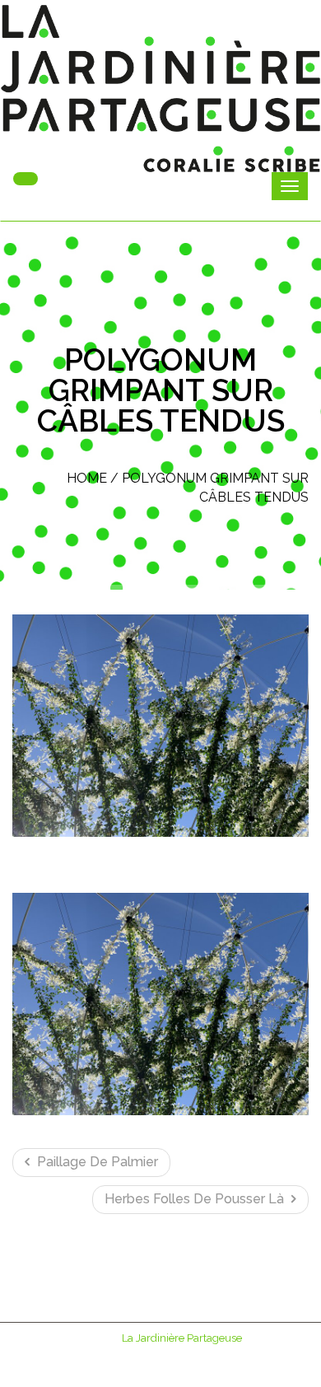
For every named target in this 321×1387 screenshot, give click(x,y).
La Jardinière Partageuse (182, 1338)
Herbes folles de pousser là (196, 1199)
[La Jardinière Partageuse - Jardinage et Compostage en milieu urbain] (160, 88)
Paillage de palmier (96, 1162)
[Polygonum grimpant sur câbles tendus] (160, 725)
